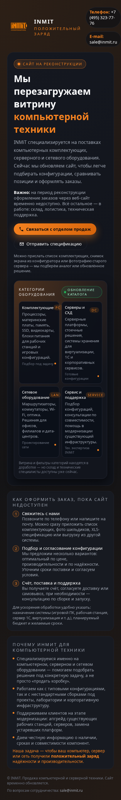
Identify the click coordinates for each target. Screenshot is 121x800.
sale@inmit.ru (103, 42)
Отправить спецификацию (54, 244)
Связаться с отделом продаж (58, 229)
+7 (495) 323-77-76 (103, 17)
